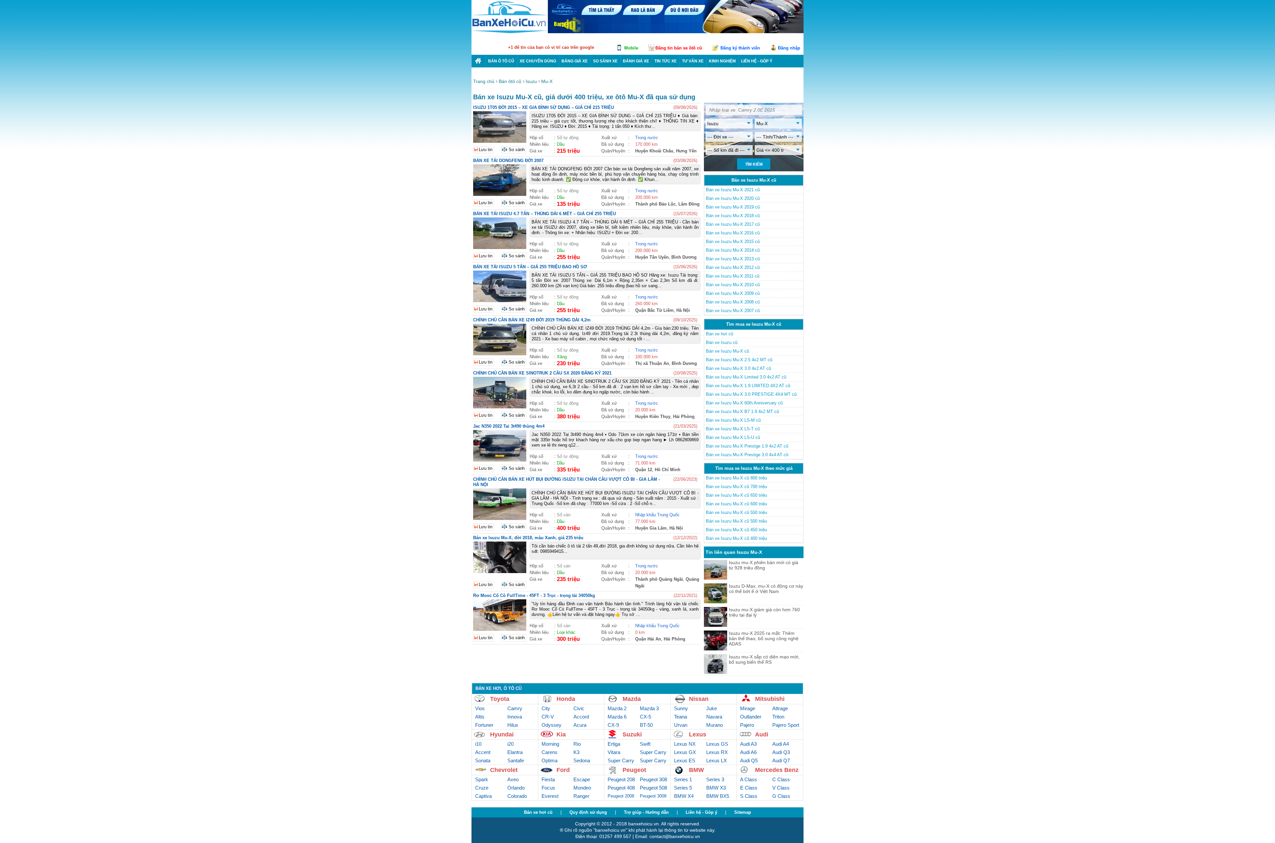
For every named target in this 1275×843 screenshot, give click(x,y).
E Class (748, 788)
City (546, 708)
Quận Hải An (648, 638)
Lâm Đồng (689, 204)
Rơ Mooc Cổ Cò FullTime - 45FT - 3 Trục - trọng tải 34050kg (534, 595)
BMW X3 (716, 788)
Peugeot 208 (621, 779)
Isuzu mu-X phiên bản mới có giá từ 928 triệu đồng (763, 565)
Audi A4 (780, 744)
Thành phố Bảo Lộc (655, 204)
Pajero (747, 725)
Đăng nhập (789, 47)
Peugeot (634, 770)
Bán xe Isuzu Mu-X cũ (727, 351)
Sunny (681, 708)
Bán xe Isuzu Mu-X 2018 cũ (733, 215)
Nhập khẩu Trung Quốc (657, 514)
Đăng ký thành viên (740, 47)
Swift (645, 744)
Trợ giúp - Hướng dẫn (646, 812)
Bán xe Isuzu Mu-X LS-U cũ (733, 437)
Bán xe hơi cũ (719, 333)
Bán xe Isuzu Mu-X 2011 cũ (732, 276)
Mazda (632, 699)
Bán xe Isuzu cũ (721, 342)
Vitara (614, 752)
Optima (549, 760)
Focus (548, 788)
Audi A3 (748, 744)
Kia (561, 734)
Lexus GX (685, 752)
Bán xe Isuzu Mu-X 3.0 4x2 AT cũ (738, 368)
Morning (550, 744)
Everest (550, 796)
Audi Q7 (781, 760)
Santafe (515, 760)
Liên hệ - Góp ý (701, 812)
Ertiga (614, 744)
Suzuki (632, 734)
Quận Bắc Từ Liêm (654, 310)
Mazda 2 (617, 708)
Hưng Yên (686, 150)
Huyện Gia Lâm (651, 528)
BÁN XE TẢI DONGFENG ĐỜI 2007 (508, 160)
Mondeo (582, 788)
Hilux (512, 725)
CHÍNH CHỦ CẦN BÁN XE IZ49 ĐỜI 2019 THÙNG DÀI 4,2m (532, 319)
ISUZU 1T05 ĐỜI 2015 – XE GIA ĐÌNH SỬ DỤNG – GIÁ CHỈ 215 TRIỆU (543, 107)
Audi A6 (748, 752)
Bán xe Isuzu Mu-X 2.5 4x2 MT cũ (739, 359)
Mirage (747, 708)
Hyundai (502, 734)
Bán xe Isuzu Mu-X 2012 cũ (733, 267)
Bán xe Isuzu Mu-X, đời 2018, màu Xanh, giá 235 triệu (528, 537)
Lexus (697, 734)
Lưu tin (485, 149)
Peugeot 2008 (621, 796)
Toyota (499, 699)
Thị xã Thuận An (652, 363)
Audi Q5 (749, 760)
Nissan (699, 699)
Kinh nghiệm (722, 61)
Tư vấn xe (693, 61)
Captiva (483, 796)
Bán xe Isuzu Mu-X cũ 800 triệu (736, 477)
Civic (578, 708)
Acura (579, 725)
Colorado (517, 796)
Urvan (680, 725)
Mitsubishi (770, 699)
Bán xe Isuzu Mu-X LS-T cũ (733, 428)
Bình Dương (684, 257)
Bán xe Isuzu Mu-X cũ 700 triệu (736, 486)
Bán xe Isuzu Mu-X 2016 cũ (733, 232)
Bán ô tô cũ (501, 61)
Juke (711, 708)
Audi (761, 734)
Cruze (481, 788)
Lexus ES (684, 760)
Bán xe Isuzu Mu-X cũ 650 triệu (736, 495)
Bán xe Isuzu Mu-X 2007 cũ (733, 310)
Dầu (560, 144)
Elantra (515, 752)
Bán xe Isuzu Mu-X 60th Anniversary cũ (744, 402)
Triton (778, 716)
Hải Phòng (684, 416)
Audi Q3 (781, 752)
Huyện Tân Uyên (652, 257)
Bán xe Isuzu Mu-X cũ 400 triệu (736, 538)
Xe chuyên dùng (538, 61)
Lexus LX (716, 760)
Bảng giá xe (574, 61)
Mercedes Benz (777, 770)
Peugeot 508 (653, 788)
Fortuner (484, 725)
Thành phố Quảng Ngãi (659, 579)
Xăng (562, 356)
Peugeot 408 (621, 788)
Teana (680, 716)
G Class (781, 796)
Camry (514, 708)
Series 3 (715, 779)
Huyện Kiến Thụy (652, 416)
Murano (714, 725)
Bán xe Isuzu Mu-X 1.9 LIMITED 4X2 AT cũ (748, 385)
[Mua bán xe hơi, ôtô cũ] (509, 32)
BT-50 (646, 725)
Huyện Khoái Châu (654, 150)
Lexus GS (717, 744)
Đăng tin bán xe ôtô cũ (678, 47)
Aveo (513, 779)
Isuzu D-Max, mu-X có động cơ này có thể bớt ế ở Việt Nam (766, 588)
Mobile (631, 47)
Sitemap (742, 812)
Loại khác (566, 632)
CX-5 (645, 716)
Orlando (516, 788)
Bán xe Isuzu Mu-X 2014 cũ (733, 250)
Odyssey (551, 725)
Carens (549, 752)
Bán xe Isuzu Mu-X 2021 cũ (733, 189)
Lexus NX (685, 744)
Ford (563, 770)
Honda (565, 699)
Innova (514, 716)
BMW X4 (684, 796)
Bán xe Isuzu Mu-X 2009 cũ (733, 293)
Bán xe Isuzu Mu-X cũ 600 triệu (736, 503)
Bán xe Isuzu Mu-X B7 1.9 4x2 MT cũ (742, 411)
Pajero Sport (785, 725)
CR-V (548, 716)
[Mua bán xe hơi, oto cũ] (478, 61)
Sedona (581, 760)
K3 (576, 752)
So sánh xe (605, 61)
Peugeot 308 (653, 779)
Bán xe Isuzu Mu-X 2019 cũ (733, 207)
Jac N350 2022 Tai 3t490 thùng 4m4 (509, 426)
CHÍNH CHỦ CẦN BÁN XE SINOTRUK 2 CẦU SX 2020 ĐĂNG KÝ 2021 (542, 373)
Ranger (581, 796)
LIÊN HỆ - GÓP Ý (756, 61)
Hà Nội (683, 310)
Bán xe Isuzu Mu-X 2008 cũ (733, 301)
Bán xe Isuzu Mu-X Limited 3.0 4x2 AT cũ (746, 377)
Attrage (780, 708)
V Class (781, 788)
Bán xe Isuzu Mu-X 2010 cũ (733, 284)
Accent (482, 752)
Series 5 (683, 788)
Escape (581, 779)
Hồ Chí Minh (667, 469)
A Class (748, 779)
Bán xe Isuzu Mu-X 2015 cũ (733, 241)
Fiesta (548, 779)
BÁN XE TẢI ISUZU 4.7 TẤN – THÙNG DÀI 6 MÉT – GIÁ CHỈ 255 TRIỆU (544, 213)
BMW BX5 (717, 796)
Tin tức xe (665, 61)
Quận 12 (643, 469)
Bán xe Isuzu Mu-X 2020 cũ (733, 198)
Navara (714, 716)
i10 (478, 744)
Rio (577, 744)
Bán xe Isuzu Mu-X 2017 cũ (733, 224)
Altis (479, 716)
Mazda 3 (649, 708)
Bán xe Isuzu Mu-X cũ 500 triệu (736, 521)
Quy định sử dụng (588, 812)
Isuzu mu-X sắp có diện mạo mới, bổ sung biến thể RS (764, 659)
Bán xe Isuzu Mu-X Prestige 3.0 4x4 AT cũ (747, 454)
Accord (581, 716)
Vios (480, 708)
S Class (748, 796)
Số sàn (563, 514)
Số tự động (567, 137)
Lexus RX (717, 752)
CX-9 (613, 725)
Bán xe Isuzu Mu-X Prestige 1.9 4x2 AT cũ (747, 446)
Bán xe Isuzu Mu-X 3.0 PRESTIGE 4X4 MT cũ (751, 394)
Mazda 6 (617, 716)
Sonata (482, 760)
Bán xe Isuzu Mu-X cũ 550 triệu (736, 512)
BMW (696, 770)
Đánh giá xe (636, 61)
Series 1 (683, 779)
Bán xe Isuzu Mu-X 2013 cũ (733, 258)
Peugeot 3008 (653, 796)
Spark (481, 779)
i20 (510, 744)
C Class (781, 779)
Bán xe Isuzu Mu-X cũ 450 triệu (736, 529)
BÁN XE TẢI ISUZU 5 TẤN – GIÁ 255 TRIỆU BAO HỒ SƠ (530, 266)
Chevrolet (504, 770)
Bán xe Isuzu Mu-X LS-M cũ (733, 420)
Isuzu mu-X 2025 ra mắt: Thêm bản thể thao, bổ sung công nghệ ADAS (764, 638)
